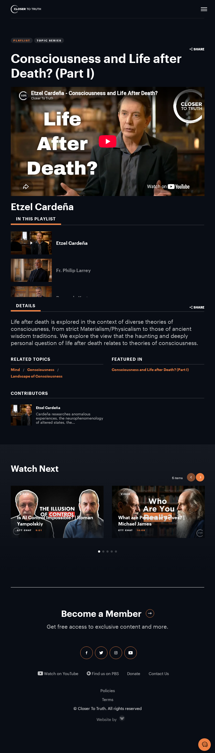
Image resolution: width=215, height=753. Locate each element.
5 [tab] (116, 551)
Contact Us (159, 673)
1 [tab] (99, 551)
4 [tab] (112, 551)
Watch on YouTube (60, 673)
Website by (117, 718)
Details (25, 305)
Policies (107, 690)
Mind (15, 369)
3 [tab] (107, 551)
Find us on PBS (105, 673)
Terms (107, 699)
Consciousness (40, 369)
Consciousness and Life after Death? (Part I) (150, 369)
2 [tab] (103, 551)
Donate (133, 673)
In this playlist (36, 218)
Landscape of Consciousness (36, 376)
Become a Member (101, 613)
